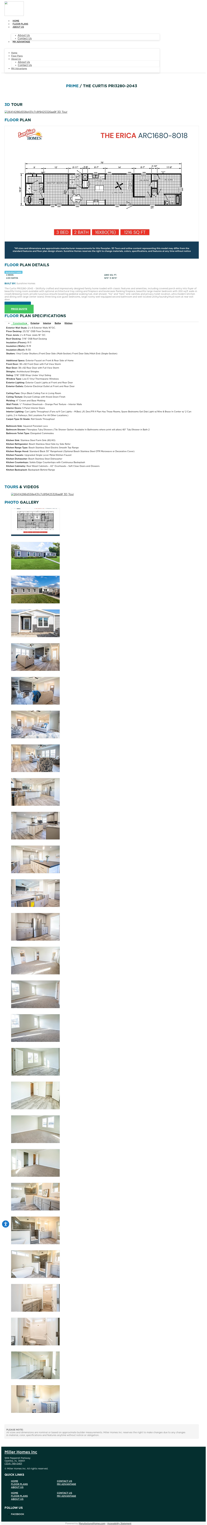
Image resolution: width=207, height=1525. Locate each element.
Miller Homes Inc (21, 1452)
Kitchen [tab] (68, 323)
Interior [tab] (47, 323)
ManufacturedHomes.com (92, 1524)
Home (16, 21)
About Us (18, 27)
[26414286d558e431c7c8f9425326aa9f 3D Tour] (36, 112)
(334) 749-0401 (13, 1464)
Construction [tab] (20, 323)
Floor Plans (20, 24)
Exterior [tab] (35, 323)
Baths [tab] (58, 323)
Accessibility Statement (119, 1524)
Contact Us (25, 38)
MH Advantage (21, 42)
